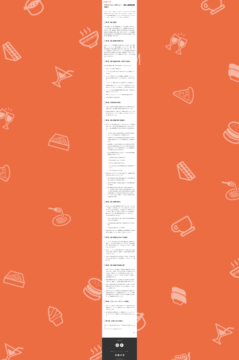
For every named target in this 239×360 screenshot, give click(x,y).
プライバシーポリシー (119, 351)
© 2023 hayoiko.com (119, 358)
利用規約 (126, 351)
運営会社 (112, 351)
